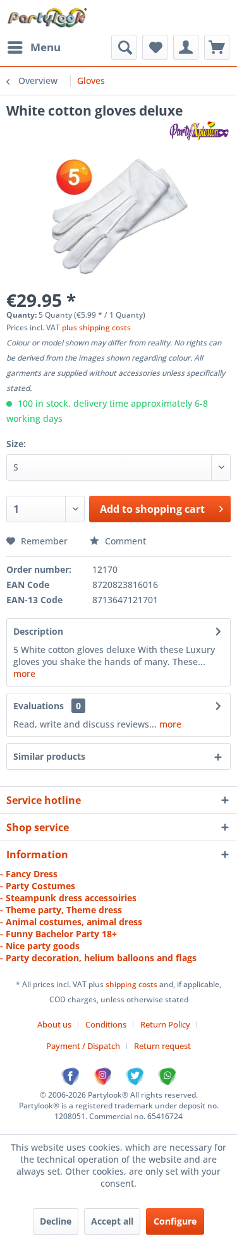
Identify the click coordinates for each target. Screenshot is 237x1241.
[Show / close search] (124, 47)
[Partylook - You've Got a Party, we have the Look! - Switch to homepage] (47, 17)
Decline (55, 1221)
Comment (124, 541)
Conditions (105, 1024)
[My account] (185, 47)
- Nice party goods (40, 946)
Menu (45, 47)
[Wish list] (154, 47)
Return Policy (165, 1024)
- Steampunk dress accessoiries (68, 898)
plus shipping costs (96, 327)
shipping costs (132, 984)
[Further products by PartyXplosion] (199, 130)
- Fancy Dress (29, 874)
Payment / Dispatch (83, 1046)
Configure (175, 1221)
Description (38, 631)
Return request (162, 1046)
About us (54, 1024)
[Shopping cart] (216, 47)
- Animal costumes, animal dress (71, 922)
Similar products (49, 756)
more (24, 674)
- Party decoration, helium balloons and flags (98, 958)
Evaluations (38, 706)
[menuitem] (33, 47)
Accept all (112, 1221)
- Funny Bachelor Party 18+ (58, 934)
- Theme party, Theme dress (61, 910)
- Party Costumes (37, 886)
